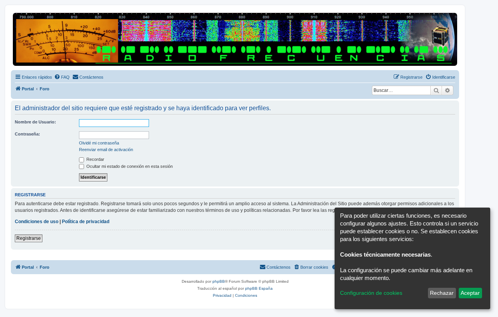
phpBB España (259, 288)
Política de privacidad (85, 221)
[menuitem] (62, 77)
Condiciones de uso (36, 221)
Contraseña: (27, 134)
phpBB (218, 281)
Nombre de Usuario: (35, 122)
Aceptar (470, 293)
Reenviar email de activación (106, 149)
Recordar (94, 159)
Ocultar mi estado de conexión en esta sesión (129, 166)
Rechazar (442, 293)
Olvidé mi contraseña (99, 143)
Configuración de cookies (371, 293)
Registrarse (28, 238)
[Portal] (235, 39)
